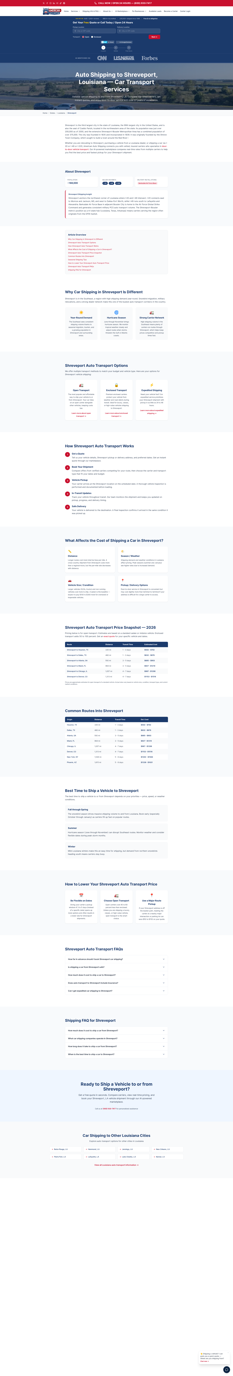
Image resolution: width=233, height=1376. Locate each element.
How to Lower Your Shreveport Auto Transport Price (88, 263)
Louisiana (61, 113)
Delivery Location (123, 27)
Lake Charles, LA (128, 1157)
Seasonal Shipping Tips (77, 260)
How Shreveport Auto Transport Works (83, 246)
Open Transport (81, 390)
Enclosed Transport (116, 390)
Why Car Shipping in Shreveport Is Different (85, 239)
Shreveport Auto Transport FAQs (81, 266)
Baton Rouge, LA (60, 1149)
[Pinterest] (64, 3)
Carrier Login (185, 11)
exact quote (109, 636)
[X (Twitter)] (44, 3)
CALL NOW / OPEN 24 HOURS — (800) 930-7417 (125, 3)
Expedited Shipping (151, 390)
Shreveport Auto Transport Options (82, 242)
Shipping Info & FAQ (91, 11)
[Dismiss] (228, 1352)
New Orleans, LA (162, 1149)
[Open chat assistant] (226, 1369)
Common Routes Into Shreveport (81, 256)
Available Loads (155, 11)
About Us (107, 11)
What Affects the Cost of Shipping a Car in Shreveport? (90, 249)
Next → (154, 37)
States (52, 113)
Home (66, 11)
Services (74, 11)
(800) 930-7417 (109, 1109)
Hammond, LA (93, 1149)
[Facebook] (47, 3)
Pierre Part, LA (59, 1157)
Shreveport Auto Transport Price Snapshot (85, 253)
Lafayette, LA (92, 1157)
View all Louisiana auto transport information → (116, 1165)
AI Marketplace (121, 11)
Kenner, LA (159, 1157)
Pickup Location (78, 27)
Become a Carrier (171, 11)
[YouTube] (57, 3)
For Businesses (138, 11)
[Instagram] (50, 3)
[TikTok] (61, 3)
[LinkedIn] (54, 3)
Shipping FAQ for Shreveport (79, 270)
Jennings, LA (126, 1149)
